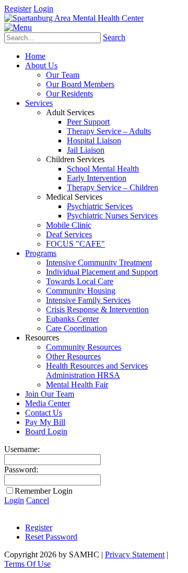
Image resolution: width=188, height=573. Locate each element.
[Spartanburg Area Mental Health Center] (74, 18)
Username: (22, 449)
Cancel (37, 500)
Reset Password (51, 536)
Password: (21, 469)
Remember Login (44, 490)
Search (114, 37)
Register (17, 8)
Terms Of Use (27, 563)
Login (43, 8)
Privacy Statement (134, 554)
